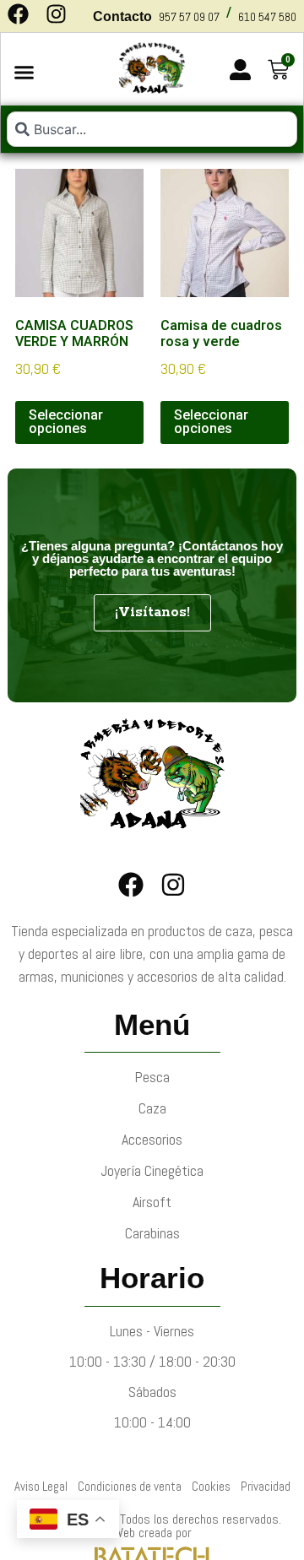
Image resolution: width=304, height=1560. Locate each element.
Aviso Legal (41, 1486)
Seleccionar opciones (66, 421)
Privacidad (265, 1486)
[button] (24, 73)
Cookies (211, 1486)
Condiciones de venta (130, 1486)
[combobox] (152, 129)
